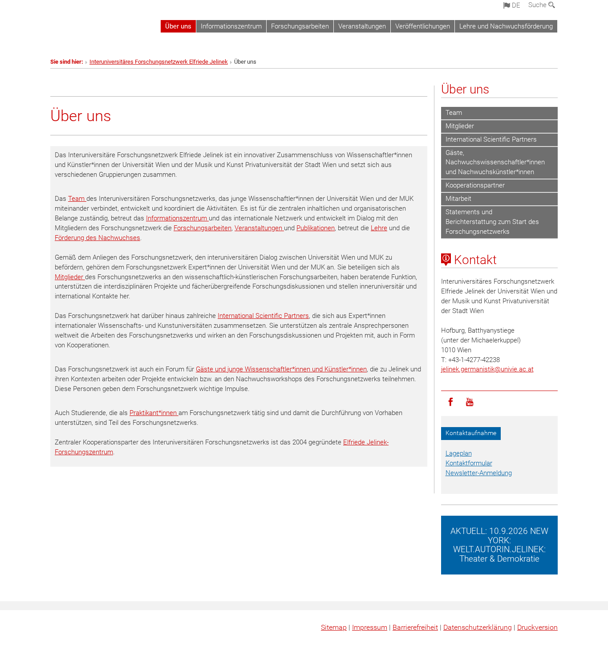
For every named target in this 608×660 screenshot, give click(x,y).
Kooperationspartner (475, 185)
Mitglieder (70, 277)
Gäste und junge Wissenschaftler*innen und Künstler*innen (281, 369)
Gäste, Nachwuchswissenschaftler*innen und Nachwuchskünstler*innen (495, 162)
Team (77, 199)
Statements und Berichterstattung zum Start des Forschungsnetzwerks (492, 222)
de (515, 5)
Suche (538, 5)
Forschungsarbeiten (300, 26)
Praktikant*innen (154, 413)
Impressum (369, 627)
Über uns (178, 26)
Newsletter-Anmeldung (479, 473)
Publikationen (315, 228)
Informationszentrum (231, 26)
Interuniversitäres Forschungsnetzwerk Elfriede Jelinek (158, 61)
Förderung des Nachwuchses (97, 238)
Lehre (379, 228)
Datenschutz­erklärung (477, 627)
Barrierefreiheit (415, 627)
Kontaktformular (469, 463)
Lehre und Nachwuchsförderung (506, 26)
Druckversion (537, 627)
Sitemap (334, 627)
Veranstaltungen (362, 26)
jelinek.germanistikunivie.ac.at (487, 369)
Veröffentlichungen (422, 26)
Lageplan (459, 453)
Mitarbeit (458, 199)
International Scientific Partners (263, 316)
